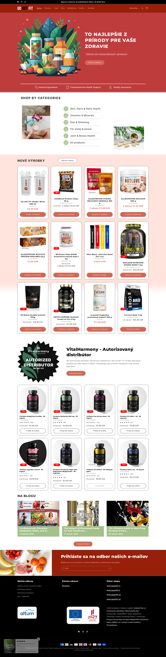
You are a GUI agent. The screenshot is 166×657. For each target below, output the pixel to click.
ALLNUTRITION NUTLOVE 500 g (133, 200)
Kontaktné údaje (96, 648)
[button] (48, 8)
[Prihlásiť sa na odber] (109, 568)
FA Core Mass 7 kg (133, 315)
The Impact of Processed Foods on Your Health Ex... (81, 529)
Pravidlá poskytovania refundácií (130, 648)
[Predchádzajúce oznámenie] (57, 2)
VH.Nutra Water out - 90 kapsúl (132, 469)
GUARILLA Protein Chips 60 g (66, 200)
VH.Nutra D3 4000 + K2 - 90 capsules (130, 417)
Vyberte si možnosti (66, 214)
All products (77, 142)
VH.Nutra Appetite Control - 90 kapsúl (31, 470)
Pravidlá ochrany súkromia (111, 648)
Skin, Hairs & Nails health (85, 108)
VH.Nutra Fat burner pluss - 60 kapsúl (98, 417)
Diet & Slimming (79, 122)
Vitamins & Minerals (82, 115)
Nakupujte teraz (76, 373)
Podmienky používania (25, 593)
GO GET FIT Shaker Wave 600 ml (33, 203)
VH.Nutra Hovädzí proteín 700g (32, 316)
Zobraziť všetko (67, 160)
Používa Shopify (85, 648)
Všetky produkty (94, 62)
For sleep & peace (81, 129)
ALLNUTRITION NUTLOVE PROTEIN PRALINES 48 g (33, 255)
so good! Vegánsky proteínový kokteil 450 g (100, 316)
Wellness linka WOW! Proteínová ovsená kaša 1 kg (66, 256)
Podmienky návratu (24, 589)
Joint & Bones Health (82, 135)
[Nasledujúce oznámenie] (109, 2)
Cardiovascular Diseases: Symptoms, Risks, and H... (34, 529)
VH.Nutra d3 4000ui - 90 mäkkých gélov (99, 470)
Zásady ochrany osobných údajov (29, 586)
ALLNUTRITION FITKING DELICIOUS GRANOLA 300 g (99, 201)
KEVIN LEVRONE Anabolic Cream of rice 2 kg (66, 318)
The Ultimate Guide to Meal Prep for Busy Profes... (127, 529)
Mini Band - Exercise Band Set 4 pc (100, 255)
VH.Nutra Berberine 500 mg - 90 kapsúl (65, 417)
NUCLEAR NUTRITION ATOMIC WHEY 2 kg (133, 264)
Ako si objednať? (23, 596)
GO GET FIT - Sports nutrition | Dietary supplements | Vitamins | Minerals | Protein (55, 648)
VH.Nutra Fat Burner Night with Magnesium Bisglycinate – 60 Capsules (65, 471)
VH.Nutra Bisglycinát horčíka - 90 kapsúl (32, 417)
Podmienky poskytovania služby (84, 650)
